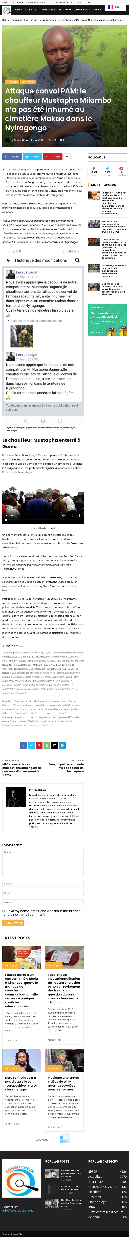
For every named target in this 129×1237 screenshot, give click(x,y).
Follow (108, 168)
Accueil (5, 2)
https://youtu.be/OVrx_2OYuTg (23, 713)
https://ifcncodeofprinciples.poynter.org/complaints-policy (28, 725)
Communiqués (59, 2)
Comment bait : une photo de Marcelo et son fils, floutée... (72, 1173)
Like (94, 168)
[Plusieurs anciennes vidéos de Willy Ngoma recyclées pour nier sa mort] (64, 1060)
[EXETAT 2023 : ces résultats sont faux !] (52, 1189)
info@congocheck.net (17, 1210)
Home (5, 20)
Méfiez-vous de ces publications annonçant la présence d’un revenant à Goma (21, 769)
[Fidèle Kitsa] (8, 140)
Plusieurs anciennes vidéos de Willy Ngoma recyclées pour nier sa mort (63, 1083)
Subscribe (121, 168)
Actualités (16, 20)
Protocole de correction (36, 2)
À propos (75, 2)
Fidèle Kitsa (21, 140)
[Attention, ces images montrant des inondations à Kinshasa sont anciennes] (94, 268)
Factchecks (16, 2)
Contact (88, 2)
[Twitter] (31, 745)
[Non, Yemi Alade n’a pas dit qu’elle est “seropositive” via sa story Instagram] (21, 1060)
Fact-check (30, 20)
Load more (42, 1139)
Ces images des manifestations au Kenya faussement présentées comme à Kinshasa (113, 289)
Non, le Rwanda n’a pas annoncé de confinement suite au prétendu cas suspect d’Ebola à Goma (114, 226)
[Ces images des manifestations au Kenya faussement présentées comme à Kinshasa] (94, 287)
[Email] (54, 745)
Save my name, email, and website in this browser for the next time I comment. (42, 913)
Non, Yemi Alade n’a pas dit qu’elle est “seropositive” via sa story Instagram (21, 1083)
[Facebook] (23, 745)
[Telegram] (62, 745)
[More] (67, 156)
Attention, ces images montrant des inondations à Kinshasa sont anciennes (114, 271)
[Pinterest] (39, 745)
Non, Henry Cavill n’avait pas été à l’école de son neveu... (72, 1203)
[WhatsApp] (47, 745)
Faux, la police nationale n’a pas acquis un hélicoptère (66, 767)
